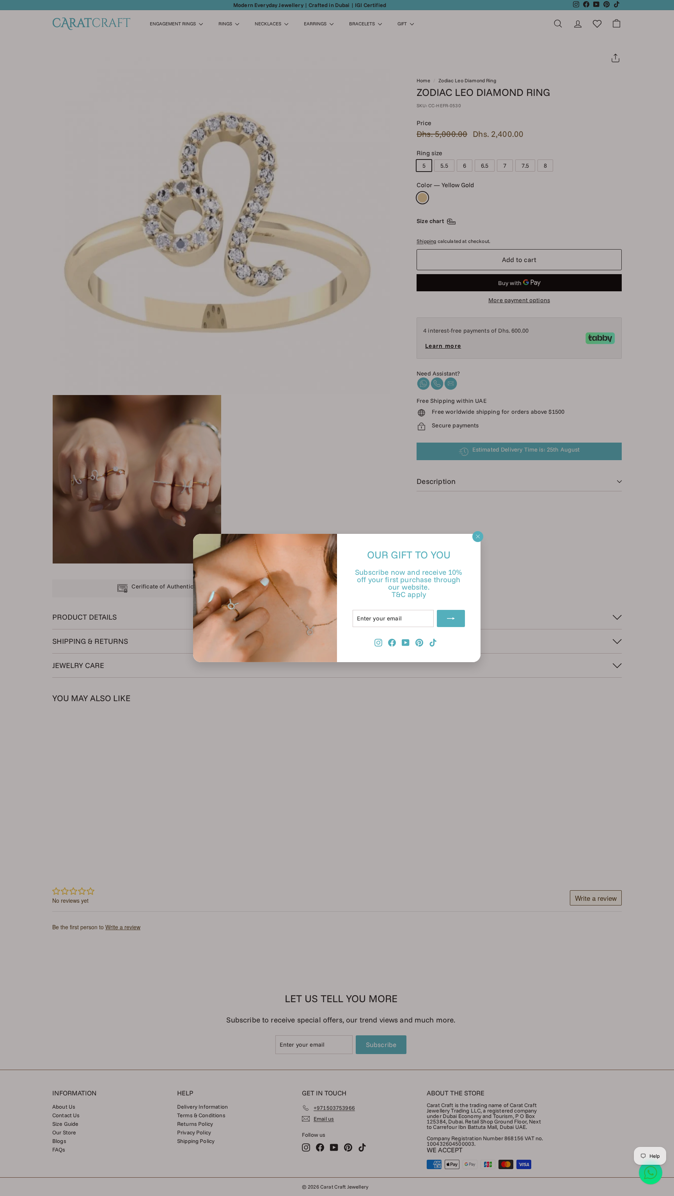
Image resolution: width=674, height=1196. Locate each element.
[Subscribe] (451, 618)
